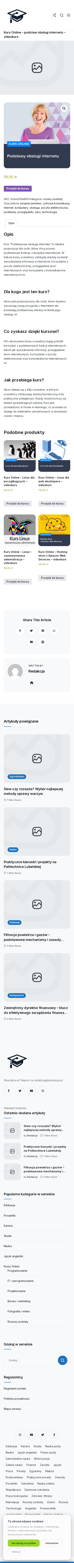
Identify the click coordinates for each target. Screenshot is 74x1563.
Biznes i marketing (19, 1301)
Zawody (60, 1477)
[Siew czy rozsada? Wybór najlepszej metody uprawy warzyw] (37, 758)
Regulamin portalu (15, 1388)
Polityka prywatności (17, 1398)
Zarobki (45, 1464)
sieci (38, 212)
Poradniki (10, 1215)
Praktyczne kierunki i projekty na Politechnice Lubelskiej (30, 864)
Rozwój (63, 1502)
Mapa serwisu (12, 1408)
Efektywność (16, 995)
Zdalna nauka (14, 1464)
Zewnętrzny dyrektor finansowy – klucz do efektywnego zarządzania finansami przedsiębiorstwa (36, 1010)
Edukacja (14, 922)
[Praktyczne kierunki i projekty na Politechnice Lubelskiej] (37, 831)
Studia (8, 1235)
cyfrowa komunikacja (56, 203)
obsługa (35, 207)
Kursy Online (12, 1266)
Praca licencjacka (17, 1496)
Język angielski (13, 1256)
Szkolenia (27, 1483)
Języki (57, 1464)
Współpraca (13, 1489)
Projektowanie (17, 1291)
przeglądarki (25, 212)
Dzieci (51, 1502)
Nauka (13, 849)
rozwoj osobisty (53, 199)
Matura (49, 1471)
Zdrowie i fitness (41, 1496)
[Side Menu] (68, 15)
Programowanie (17, 1270)
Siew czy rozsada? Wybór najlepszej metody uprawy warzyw (33, 791)
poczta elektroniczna (54, 207)
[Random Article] (54, 15)
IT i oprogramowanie (21, 1280)
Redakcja (36, 671)
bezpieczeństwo (30, 203)
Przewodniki (48, 1508)
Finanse (31, 1464)
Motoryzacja (42, 1458)
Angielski (30, 1508)
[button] (64, 108)
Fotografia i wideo (19, 1311)
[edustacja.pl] (17, 15)
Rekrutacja (12, 1502)
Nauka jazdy (53, 1446)
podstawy (10, 212)
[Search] (61, 15)
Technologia (13, 1508)
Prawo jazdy (48, 1452)
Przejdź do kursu (17, 188)
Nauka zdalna (45, 1483)
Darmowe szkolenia (37, 1489)
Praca (9, 1471)
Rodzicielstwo (14, 1477)
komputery (21, 207)
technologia (49, 212)
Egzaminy (36, 1471)
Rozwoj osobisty (18, 1321)
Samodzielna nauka (18, 1458)
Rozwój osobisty (33, 1502)
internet (8, 207)
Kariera (8, 1225)
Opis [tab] (11, 223)
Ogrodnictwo (16, 776)
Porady (21, 1471)
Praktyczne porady (39, 1477)
